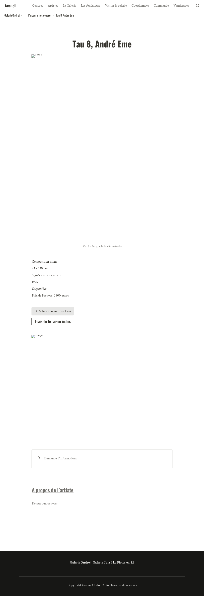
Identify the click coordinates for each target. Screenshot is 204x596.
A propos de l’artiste (53, 490)
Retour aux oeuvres (45, 503)
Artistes (53, 5)
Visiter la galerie (116, 5)
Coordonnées (140, 5)
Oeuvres (37, 5)
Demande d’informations (61, 458)
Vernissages (181, 5)
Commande (161, 5)
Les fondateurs (90, 5)
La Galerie (69, 5)
